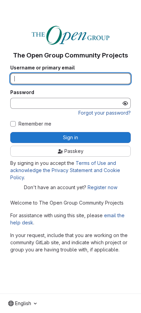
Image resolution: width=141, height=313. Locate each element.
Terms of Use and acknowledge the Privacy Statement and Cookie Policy (65, 170)
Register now (102, 187)
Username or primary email (42, 67)
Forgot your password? (104, 113)
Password (22, 92)
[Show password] (125, 103)
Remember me (34, 124)
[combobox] (22, 303)
